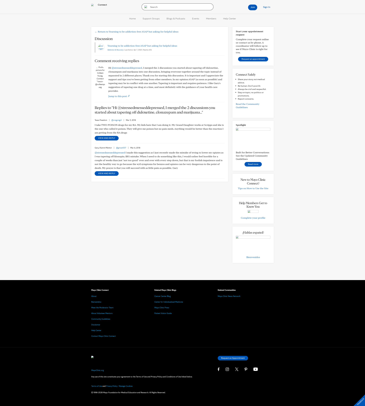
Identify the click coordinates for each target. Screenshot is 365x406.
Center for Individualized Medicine (168, 302)
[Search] (145, 6)
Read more (253, 164)
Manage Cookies (126, 386)
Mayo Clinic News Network (229, 296)
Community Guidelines (100, 319)
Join (253, 7)
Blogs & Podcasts (176, 18)
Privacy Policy (111, 386)
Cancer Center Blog (162, 296)
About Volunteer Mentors (101, 313)
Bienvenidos (253, 257)
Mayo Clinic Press (161, 307)
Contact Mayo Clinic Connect (103, 336)
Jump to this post (117, 96)
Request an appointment (253, 59)
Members (211, 18)
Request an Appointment (233, 358)
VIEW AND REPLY (106, 138)
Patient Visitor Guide (163, 313)
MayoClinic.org (97, 370)
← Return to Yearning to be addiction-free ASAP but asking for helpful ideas (136, 31)
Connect (102, 4)
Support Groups (151, 18)
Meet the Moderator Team (102, 307)
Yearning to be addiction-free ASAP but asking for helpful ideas (142, 45)
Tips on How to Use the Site (253, 188)
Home (132, 18)
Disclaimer (95, 325)
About (94, 296)
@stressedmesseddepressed (127, 67)
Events (195, 18)
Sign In (266, 6)
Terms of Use (96, 386)
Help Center (229, 18)
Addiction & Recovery (115, 50)
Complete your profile (253, 217)
